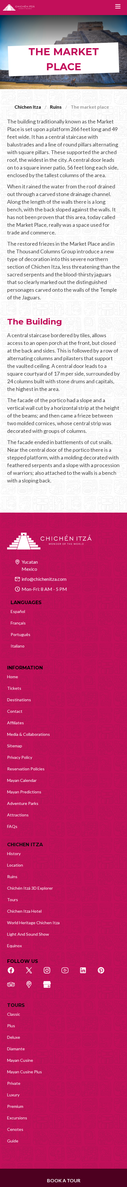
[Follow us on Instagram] (50, 973)
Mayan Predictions (24, 791)
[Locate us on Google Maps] (32, 988)
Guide (12, 1140)
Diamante (16, 1048)
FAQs (12, 826)
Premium (15, 1106)
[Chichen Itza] (19, 7)
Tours (12, 899)
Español (18, 611)
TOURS (16, 1005)
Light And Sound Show (28, 934)
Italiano (18, 645)
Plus (11, 1025)
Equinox (14, 945)
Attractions (18, 814)
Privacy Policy (19, 757)
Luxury (13, 1094)
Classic (13, 1014)
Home (12, 676)
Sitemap (14, 745)
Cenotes (15, 1129)
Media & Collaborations (28, 734)
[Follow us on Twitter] (32, 973)
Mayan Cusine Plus (24, 1071)
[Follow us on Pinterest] (104, 973)
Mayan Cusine (20, 1060)
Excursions (17, 1117)
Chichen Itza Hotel (24, 911)
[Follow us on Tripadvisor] (14, 988)
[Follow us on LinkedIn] (86, 973)
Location (15, 865)
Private (13, 1083)
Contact (14, 711)
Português (20, 634)
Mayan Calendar (22, 780)
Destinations (19, 699)
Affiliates (15, 722)
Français (18, 622)
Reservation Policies (26, 768)
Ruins (56, 107)
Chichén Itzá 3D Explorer (30, 888)
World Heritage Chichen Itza (33, 922)
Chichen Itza (27, 107)
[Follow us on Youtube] (68, 973)
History (14, 853)
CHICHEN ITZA (25, 844)
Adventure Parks (22, 803)
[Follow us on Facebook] (14, 973)
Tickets (14, 688)
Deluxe (13, 1037)
